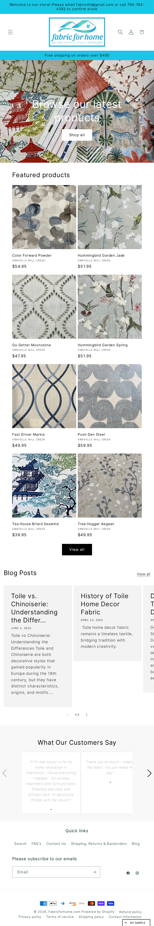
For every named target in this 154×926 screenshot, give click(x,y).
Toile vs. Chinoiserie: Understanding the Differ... (34, 608)
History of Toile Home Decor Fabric (104, 604)
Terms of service (60, 917)
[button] (10, 32)
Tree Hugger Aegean (96, 524)
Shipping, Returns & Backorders (99, 843)
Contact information (125, 917)
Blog (136, 843)
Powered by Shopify (97, 912)
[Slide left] (67, 715)
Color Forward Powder (32, 255)
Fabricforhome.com (64, 912)
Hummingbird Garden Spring (103, 345)
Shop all (77, 135)
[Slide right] (86, 715)
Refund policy (130, 912)
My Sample (137, 922)
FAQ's (36, 843)
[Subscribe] (94, 872)
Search (20, 843)
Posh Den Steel (91, 434)
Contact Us (56, 843)
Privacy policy (30, 917)
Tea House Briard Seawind (35, 524)
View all (77, 549)
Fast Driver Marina (28, 434)
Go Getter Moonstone (31, 345)
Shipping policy (91, 917)
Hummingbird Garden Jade (101, 255)
